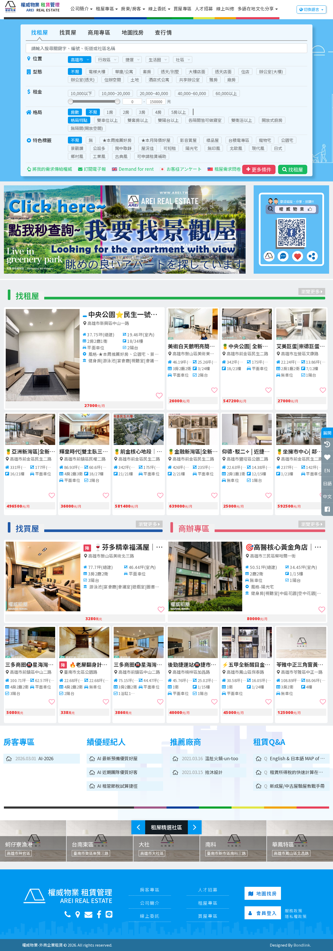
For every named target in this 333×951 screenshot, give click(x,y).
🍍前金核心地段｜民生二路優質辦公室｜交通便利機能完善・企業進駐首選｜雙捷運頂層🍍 (139, 451)
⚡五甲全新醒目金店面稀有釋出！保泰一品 (247, 664)
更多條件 (261, 169)
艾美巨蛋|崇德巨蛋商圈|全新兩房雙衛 (301, 346)
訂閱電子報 (95, 169)
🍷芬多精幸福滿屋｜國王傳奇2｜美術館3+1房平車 (125, 547)
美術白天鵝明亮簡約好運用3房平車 (193, 346)
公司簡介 (80, 8)
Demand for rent (136, 169)
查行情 (163, 32)
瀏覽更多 (311, 291)
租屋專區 (105, 8)
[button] (22, 229)
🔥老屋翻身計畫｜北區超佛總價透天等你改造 (85, 664)
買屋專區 (183, 8)
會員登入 (266, 912)
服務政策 (294, 910)
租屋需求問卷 (227, 169)
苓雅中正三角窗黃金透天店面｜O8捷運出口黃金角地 (301, 664)
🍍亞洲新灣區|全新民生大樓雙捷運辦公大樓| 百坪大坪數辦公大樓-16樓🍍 (30, 451)
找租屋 (39, 32)
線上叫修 (225, 8)
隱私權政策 (296, 916)
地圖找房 (133, 32)
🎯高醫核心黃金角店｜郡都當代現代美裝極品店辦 (285, 547)
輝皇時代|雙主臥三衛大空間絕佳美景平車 (84, 451)
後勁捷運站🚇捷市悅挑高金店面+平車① (193, 664)
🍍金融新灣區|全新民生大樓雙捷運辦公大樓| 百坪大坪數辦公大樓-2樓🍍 (193, 451)
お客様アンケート (184, 169)
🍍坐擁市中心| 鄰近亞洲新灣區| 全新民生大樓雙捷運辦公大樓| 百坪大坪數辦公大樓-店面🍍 (301, 451)
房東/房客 (131, 8)
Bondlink (301, 945)
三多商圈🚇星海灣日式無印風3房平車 (139, 664)
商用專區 (99, 32)
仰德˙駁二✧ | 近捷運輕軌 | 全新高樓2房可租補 (247, 451)
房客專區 (150, 889)
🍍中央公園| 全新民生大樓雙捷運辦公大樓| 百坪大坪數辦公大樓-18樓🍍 (247, 346)
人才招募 (204, 8)
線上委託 (157, 8)
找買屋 (67, 32)
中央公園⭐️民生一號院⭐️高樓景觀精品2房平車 (125, 314)
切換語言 (311, 9)
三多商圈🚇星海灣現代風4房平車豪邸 (30, 664)
